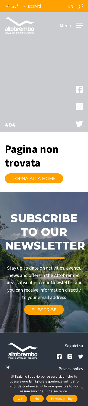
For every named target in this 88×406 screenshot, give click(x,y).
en (70, 6)
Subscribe (44, 309)
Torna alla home (34, 178)
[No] (81, 388)
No (36, 399)
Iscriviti (34, 6)
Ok (20, 399)
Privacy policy (71, 368)
